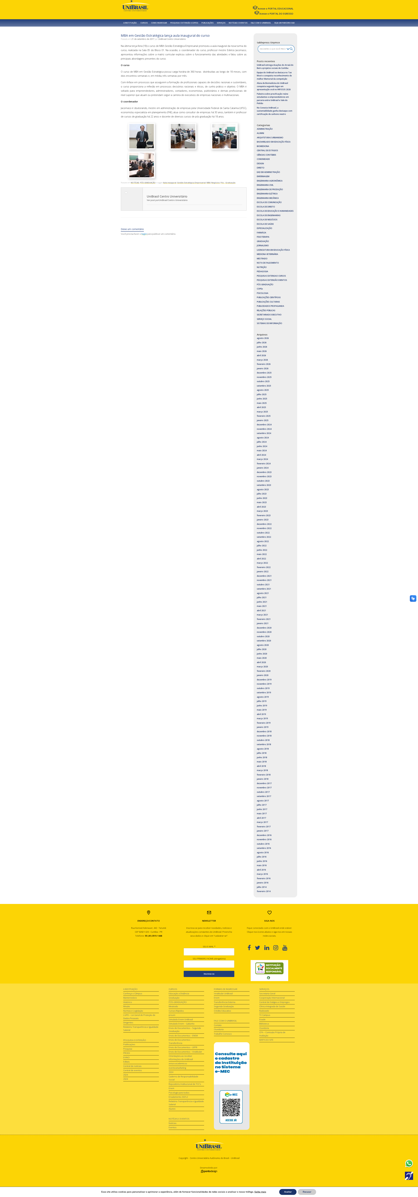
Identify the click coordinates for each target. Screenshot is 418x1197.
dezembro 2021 (264, 576)
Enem (171, 1088)
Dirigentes (128, 1022)
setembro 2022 (264, 537)
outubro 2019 (263, 688)
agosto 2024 (263, 437)
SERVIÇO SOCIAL (264, 319)
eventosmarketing (177, 1067)
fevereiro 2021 (264, 619)
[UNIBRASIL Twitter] (259, 947)
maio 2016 (262, 865)
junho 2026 (262, 346)
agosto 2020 (263, 645)
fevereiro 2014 (264, 891)
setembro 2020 (264, 640)
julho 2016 (261, 856)
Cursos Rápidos (176, 1010)
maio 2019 (262, 709)
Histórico (127, 1002)
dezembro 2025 (264, 372)
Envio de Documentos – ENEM (183, 1035)
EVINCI (126, 1057)
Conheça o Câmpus (132, 993)
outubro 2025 (263, 381)
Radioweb (264, 1010)
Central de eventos (132, 1070)
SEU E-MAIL (209, 946)
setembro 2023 (264, 485)
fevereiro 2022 (264, 567)
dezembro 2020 (264, 627)
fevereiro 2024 (264, 463)
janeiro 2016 (262, 882)
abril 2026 (261, 355)
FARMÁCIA (261, 232)
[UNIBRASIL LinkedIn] (268, 947)
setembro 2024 (264, 433)
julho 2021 (261, 597)
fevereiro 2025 (264, 416)
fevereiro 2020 (264, 671)
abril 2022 (261, 558)
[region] (269, 970)
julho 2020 (261, 649)
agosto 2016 (263, 852)
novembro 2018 (264, 735)
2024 (125, 1074)
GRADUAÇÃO (263, 241)
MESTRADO (262, 258)
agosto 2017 (263, 800)
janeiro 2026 (262, 368)
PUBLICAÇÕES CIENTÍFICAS (269, 297)
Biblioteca (264, 1023)
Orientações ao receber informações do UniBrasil (181, 1057)
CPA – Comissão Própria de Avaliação (272, 1034)
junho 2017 (262, 809)
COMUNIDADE (263, 159)
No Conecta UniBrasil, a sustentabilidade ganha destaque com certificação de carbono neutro (274, 110)
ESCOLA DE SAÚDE (265, 224)
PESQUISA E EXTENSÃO (134, 1040)
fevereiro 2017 (264, 826)
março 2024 (262, 459)
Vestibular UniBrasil (223, 993)
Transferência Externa (224, 1002)
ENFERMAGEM (263, 176)
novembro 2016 (264, 839)
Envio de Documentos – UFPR (183, 1047)
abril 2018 (261, 766)
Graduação (174, 997)
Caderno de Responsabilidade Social (183, 1078)
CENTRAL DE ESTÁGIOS (267, 150)
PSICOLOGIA (262, 293)
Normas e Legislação (133, 1010)
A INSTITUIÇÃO (130, 989)
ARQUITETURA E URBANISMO (270, 137)
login (144, 233)
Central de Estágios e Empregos (274, 1002)
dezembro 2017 (264, 783)
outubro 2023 (263, 480)
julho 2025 (261, 394)
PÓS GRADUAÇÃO (147, 182)
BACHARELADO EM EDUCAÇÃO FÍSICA (273, 141)
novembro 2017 (264, 787)
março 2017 (262, 822)
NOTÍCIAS (135, 182)
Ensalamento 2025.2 (178, 1096)
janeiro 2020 (262, 675)
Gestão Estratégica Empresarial (191, 182)
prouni (172, 1015)
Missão (126, 1006)
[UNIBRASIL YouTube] (286, 947)
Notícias (172, 1123)
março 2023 (262, 511)
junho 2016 (262, 861)
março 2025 (262, 411)
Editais (126, 1061)
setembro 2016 (264, 848)
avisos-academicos (178, 1063)
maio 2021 (262, 606)
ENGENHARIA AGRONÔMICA (269, 180)
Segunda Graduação (224, 1006)
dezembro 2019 (264, 679)
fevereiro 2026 (264, 364)
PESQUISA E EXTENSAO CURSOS (271, 275)
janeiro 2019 (262, 727)
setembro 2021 (264, 588)
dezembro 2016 (264, 835)
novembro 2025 (264, 377)
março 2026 (262, 359)
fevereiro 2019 (264, 722)
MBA (208, 182)
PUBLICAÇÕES (207, 23)
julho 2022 (261, 545)
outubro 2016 (263, 843)
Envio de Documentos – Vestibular (185, 1051)
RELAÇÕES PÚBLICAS (266, 310)
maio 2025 (262, 403)
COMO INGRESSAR (159, 23)
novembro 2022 (264, 528)
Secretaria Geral (267, 993)
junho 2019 (262, 705)
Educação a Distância (179, 993)
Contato (218, 1025)
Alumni (172, 1108)
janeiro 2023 (262, 519)
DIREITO (260, 167)
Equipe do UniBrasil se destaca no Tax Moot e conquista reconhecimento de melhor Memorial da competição (274, 75)
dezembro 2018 (264, 731)
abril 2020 (261, 662)
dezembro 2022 (264, 524)
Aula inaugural (169, 182)
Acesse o (275, 8)
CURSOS (144, 23)
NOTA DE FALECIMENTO (268, 262)
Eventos (172, 1127)
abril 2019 (261, 714)
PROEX (126, 1053)
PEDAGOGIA (262, 271)
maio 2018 (262, 761)
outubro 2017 (263, 792)
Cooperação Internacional (272, 997)
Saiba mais (260, 1191)
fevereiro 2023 (264, 515)
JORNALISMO (263, 245)
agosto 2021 (263, 593)
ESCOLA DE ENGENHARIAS (269, 215)
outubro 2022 (263, 532)
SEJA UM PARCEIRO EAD (284, 23)
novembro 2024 (264, 429)
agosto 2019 (263, 697)
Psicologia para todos (179, 1092)
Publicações (129, 1044)
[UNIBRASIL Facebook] (251, 947)
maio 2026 (262, 351)
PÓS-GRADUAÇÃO (178, 1002)
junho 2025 (262, 398)
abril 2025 (261, 407)
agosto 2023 (263, 489)
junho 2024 (262, 446)
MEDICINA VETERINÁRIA (267, 254)
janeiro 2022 (262, 571)
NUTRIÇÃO (262, 267)
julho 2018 (261, 753)
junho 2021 (262, 601)
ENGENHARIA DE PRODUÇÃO (270, 189)
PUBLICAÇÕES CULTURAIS (268, 301)
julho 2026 (261, 342)
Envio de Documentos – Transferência (180, 1041)
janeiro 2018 (262, 779)
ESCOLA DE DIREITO (266, 206)
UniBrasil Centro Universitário (172, 39)
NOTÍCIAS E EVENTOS (238, 23)
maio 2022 (262, 554)
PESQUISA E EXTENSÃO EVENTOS (272, 280)
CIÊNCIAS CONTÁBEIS (266, 154)
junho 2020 (262, 653)
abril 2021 (261, 610)
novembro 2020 (264, 632)
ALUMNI (260, 133)
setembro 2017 (264, 796)
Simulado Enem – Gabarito (181, 1023)
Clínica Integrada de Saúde (272, 1006)
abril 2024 (261, 455)
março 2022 (262, 562)
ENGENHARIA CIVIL (265, 185)
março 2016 (262, 874)
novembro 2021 (264, 580)
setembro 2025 (264, 385)
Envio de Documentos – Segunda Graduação (185, 1030)
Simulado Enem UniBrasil (181, 1019)
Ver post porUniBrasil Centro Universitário (167, 200)
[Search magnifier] (291, 49)
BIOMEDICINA (263, 146)
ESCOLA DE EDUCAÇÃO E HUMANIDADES (275, 211)
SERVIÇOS (221, 23)
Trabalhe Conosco (223, 1033)
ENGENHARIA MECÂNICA (268, 198)
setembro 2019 (264, 692)
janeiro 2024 (262, 467)
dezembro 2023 (264, 472)
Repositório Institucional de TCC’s (185, 1084)
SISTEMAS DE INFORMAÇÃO (269, 323)
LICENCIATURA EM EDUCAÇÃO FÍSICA (273, 250)
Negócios (215, 182)
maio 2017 (262, 813)
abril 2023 (261, 506)
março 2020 (262, 666)
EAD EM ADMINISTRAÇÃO (268, 172)
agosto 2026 (263, 338)
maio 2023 (262, 502)
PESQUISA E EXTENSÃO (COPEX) (184, 23)
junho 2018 (262, 757)
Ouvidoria (219, 1029)
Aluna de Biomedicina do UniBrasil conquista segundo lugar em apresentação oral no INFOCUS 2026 (274, 86)
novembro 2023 (264, 476)
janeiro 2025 (262, 420)
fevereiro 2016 (264, 878)
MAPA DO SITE (266, 1039)
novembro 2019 (264, 683)
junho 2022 (262, 550)
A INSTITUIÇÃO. (130, 23)
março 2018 (262, 770)
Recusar (307, 1191)
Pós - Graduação (228, 182)
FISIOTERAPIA (263, 236)
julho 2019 (261, 701)
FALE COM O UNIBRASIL (261, 23)
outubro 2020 (263, 636)
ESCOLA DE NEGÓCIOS (267, 219)
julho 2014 (261, 887)
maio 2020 (262, 658)
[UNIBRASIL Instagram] (277, 947)
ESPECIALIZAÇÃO (264, 228)
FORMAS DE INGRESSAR (225, 989)
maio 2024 (262, 450)
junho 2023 (262, 498)
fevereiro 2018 (264, 774)
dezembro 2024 (264, 424)
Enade (262, 1019)
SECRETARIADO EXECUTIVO (269, 314)
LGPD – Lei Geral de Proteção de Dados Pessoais (139, 1017)
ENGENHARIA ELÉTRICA (267, 193)
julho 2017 (261, 804)
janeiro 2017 (262, 830)
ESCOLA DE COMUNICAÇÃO (269, 202)
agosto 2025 (263, 390)
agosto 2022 (263, 541)
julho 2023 (261, 493)
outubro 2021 (263, 584)
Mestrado (173, 1006)
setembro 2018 (264, 744)
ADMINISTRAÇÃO (265, 129)
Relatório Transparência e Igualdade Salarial (140, 1028)
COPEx (260, 288)
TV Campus (264, 1015)
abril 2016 (261, 869)
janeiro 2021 (262, 623)
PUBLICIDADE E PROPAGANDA (270, 306)
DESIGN (260, 163)
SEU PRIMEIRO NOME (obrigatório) (209, 958)
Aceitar (288, 1191)
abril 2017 (261, 818)
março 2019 (262, 718)
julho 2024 (261, 441)
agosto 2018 (263, 748)
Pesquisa (127, 1048)
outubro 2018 (263, 740)
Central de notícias (132, 1066)
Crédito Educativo (222, 1010)
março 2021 (262, 614)
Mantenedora (130, 997)
